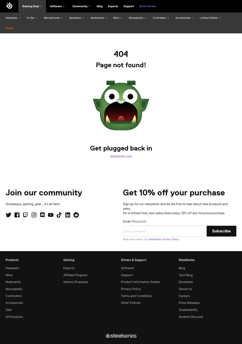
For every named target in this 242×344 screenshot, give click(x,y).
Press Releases (189, 303)
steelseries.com (121, 156)
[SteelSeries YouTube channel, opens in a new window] (51, 215)
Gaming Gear (31, 6)
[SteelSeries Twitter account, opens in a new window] (8, 215)
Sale (9, 310)
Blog (100, 6)
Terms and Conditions (136, 296)
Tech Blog (186, 275)
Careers (184, 296)
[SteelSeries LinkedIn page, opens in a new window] (68, 215)
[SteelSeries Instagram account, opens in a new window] (34, 215)
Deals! (9, 28)
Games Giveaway (75, 282)
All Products (14, 317)
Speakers (75, 17)
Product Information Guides (140, 282)
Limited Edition (209, 17)
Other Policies (131, 303)
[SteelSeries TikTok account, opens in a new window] (59, 215)
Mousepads (136, 17)
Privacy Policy (131, 289)
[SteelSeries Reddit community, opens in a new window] (76, 215)
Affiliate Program (75, 275)
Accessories (183, 17)
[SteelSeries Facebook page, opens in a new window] (17, 215)
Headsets (11, 17)
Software (56, 6)
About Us (185, 289)
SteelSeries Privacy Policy (164, 239)
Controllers (160, 17)
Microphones (52, 17)
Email (134, 221)
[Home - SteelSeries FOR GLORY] (9, 6)
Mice (116, 17)
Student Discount (191, 317)
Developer (186, 282)
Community (80, 6)
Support (128, 6)
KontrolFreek (147, 6)
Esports (113, 6)
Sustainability (188, 310)
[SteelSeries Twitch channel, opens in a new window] (25, 215)
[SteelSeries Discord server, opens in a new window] (42, 215)
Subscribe (221, 231)
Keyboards (98, 17)
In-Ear (31, 17)
